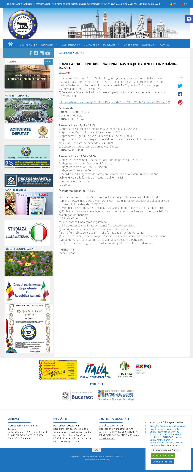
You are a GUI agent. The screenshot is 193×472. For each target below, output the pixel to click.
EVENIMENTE (65, 52)
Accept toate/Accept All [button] (163, 455)
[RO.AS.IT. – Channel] (29, 121)
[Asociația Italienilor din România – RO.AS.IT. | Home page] (23, 25)
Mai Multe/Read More (162, 461)
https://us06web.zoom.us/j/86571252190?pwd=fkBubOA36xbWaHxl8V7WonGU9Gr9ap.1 (113, 102)
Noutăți (79, 52)
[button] (189, 19)
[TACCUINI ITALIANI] (29, 214)
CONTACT (166, 44)
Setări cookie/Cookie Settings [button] (166, 450)
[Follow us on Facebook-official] (30, 53)
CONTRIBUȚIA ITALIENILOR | (139, 44)
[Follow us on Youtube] (47, 53)
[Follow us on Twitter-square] (36, 53)
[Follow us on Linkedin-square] (42, 53)
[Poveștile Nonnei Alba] (29, 275)
